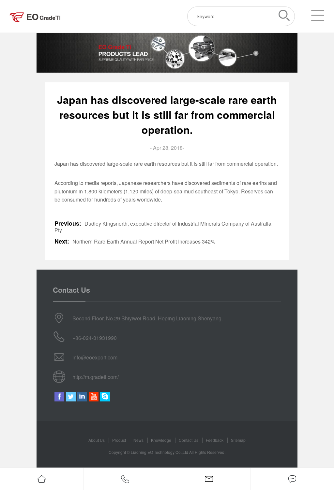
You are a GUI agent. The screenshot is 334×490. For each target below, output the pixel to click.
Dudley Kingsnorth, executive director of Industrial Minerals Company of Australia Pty (162, 227)
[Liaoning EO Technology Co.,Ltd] (35, 16)
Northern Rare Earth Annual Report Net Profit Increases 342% (143, 241)
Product (119, 440)
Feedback (214, 440)
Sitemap (238, 440)
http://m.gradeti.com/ (95, 377)
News (138, 440)
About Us (96, 440)
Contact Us (188, 440)
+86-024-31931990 (94, 338)
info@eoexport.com (94, 357)
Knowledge (161, 440)
